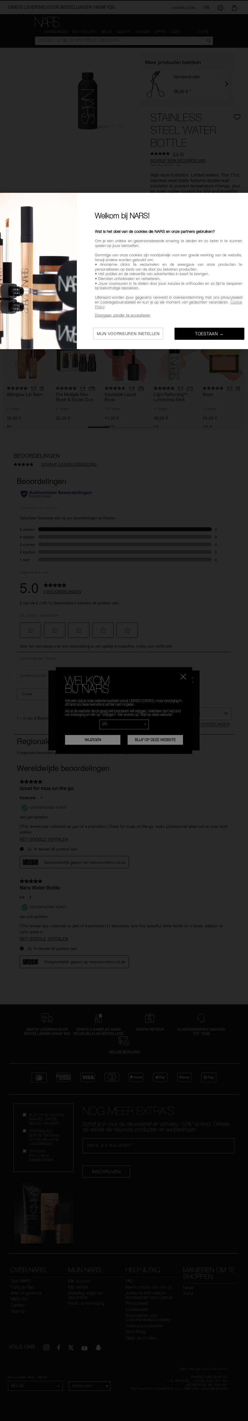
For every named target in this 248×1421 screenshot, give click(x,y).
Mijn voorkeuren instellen (128, 333)
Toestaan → (209, 333)
